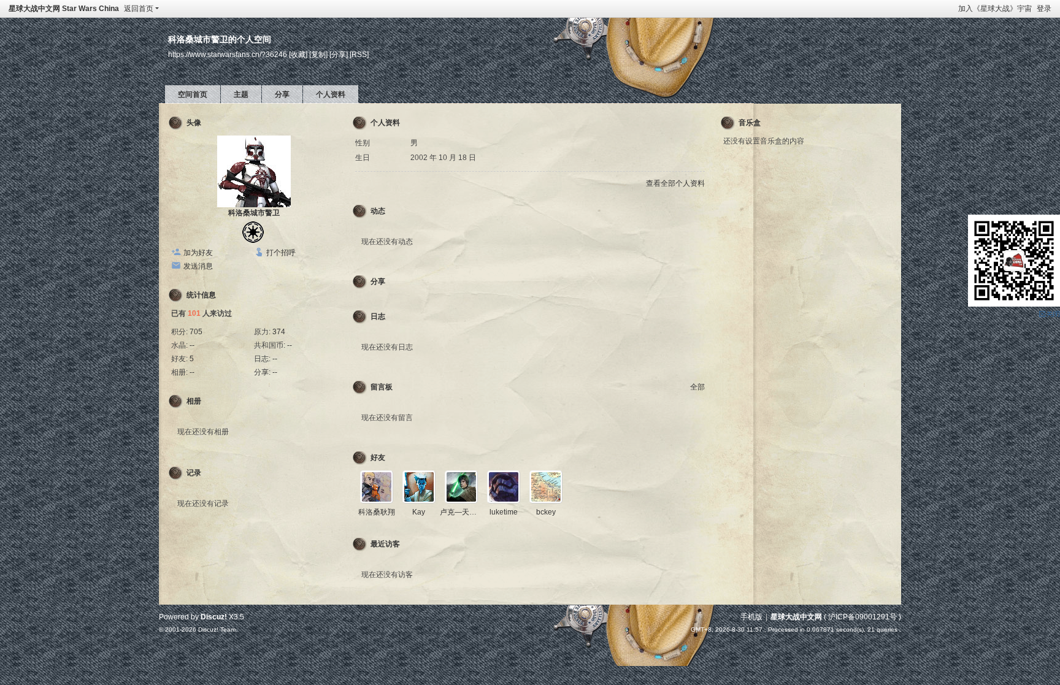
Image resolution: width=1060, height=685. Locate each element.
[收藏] (298, 54)
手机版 (751, 617)
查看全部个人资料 (675, 183)
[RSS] (359, 54)
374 (278, 331)
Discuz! (214, 617)
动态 (378, 211)
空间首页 (192, 94)
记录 (193, 473)
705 (196, 331)
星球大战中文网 (796, 617)
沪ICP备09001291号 (862, 617)
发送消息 (198, 266)
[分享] (338, 54)
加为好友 (198, 252)
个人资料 (330, 94)
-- (192, 345)
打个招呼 (281, 252)
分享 (282, 94)
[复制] (318, 54)
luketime (504, 512)
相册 (193, 401)
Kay (418, 512)
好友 (378, 457)
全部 (697, 387)
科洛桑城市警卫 (254, 213)
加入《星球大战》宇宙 (995, 8)
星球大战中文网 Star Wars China (64, 8)
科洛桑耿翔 (376, 512)
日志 (378, 316)
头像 (193, 122)
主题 (241, 94)
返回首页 (138, 8)
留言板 (382, 387)
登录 (1044, 8)
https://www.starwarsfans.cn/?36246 (227, 54)
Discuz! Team (217, 629)
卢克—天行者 (462, 512)
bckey (546, 512)
